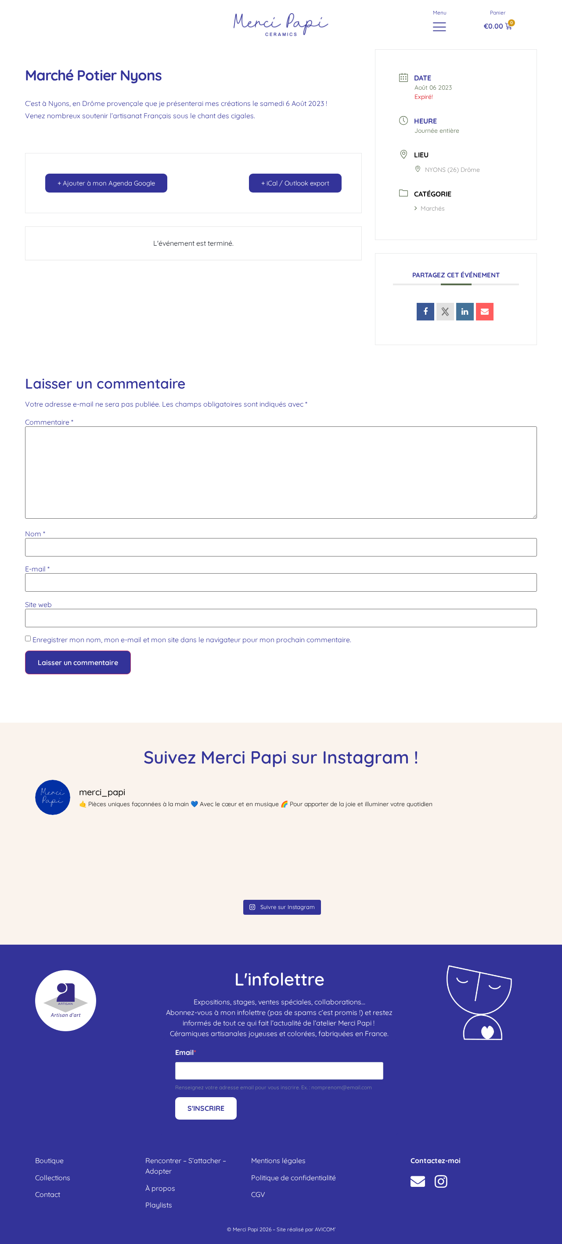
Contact (47, 1194)
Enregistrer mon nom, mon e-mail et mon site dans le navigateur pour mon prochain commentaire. (191, 639)
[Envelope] (418, 1181)
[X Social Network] (445, 311)
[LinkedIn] (465, 311)
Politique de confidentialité (293, 1177)
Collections (52, 1177)
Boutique (49, 1160)
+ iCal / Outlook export (295, 183)
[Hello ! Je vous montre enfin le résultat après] (467, 859)
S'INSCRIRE (205, 1108)
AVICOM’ (325, 1229)
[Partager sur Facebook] (425, 311)
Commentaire (49, 422)
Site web (38, 604)
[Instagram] (441, 1181)
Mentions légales (278, 1160)
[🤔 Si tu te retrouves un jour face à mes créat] (343, 859)
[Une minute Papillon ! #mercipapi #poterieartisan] (219, 859)
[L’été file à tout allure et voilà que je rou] (95, 859)
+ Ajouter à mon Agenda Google (106, 183)
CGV (258, 1194)
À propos (160, 1188)
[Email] (485, 311)
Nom (35, 533)
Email (184, 1052)
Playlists (158, 1204)
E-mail (37, 568)
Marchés (433, 208)
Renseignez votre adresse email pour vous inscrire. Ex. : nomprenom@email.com (273, 1087)
